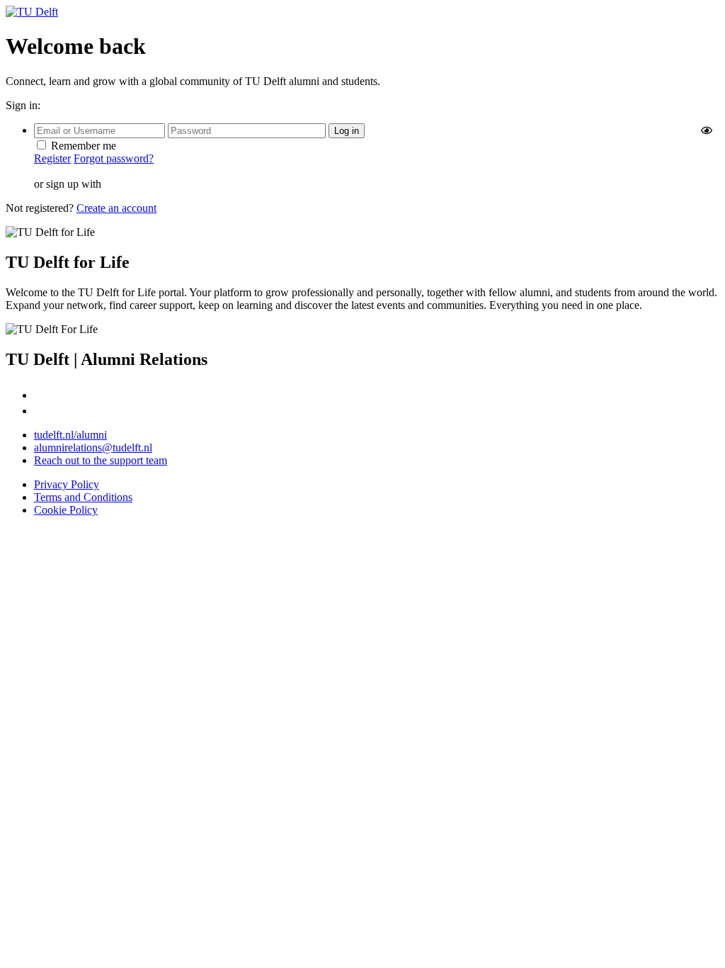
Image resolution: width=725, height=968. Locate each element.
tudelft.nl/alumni (70, 435)
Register (52, 158)
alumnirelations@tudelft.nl (93, 447)
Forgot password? (114, 158)
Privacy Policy (66, 484)
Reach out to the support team (100, 460)
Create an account (116, 208)
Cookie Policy (66, 510)
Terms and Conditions (83, 497)
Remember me (83, 146)
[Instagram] (42, 395)
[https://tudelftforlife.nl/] (32, 12)
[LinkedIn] (40, 411)
